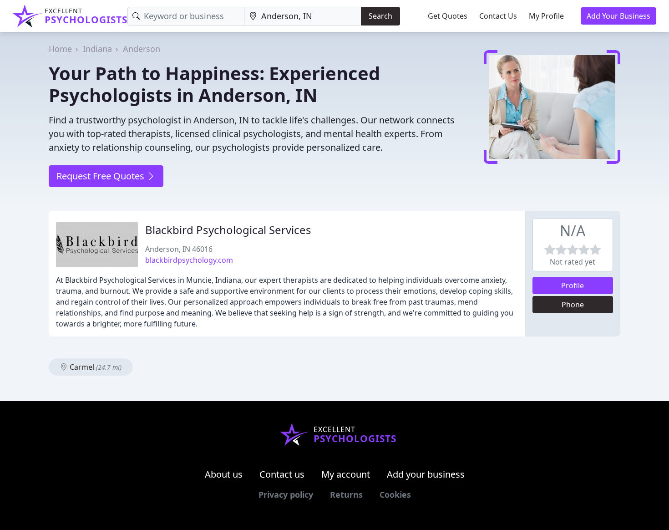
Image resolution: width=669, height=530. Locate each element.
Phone (573, 305)
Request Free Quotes (101, 176)
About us (224, 474)
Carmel (95, 367)
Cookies (395, 494)
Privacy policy (285, 494)
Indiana (97, 48)
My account (345, 474)
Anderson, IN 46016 (179, 249)
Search (380, 16)
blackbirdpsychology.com (189, 260)
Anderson (141, 48)
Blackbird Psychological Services (228, 229)
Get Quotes (447, 16)
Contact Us (498, 16)
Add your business (426, 474)
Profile (572, 285)
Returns (346, 494)
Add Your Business (618, 16)
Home (60, 48)
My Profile (546, 16)
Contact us (281, 474)
